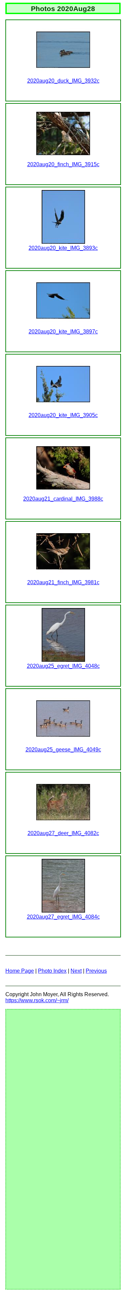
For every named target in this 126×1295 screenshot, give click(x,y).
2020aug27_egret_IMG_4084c (63, 917)
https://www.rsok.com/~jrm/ (37, 1000)
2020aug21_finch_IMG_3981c (63, 582)
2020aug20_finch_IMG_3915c (63, 164)
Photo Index (52, 971)
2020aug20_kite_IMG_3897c (63, 331)
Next (76, 971)
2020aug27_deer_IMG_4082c (63, 833)
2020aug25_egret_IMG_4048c (63, 666)
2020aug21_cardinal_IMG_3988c (63, 499)
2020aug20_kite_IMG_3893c (63, 248)
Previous (96, 971)
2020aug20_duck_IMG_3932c (63, 81)
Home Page (19, 971)
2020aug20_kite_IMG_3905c (63, 415)
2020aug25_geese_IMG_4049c (63, 749)
